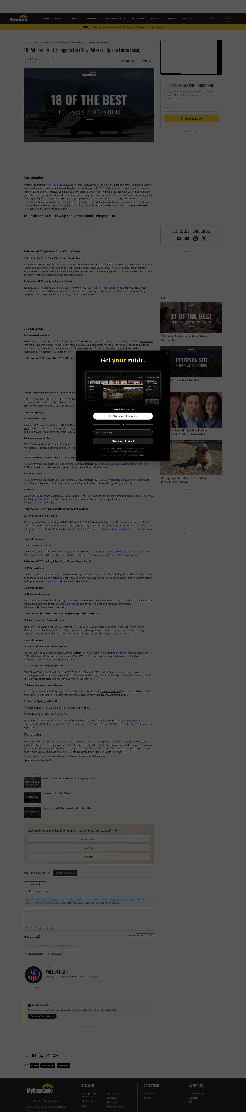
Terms (127, 455)
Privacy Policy (138, 455)
